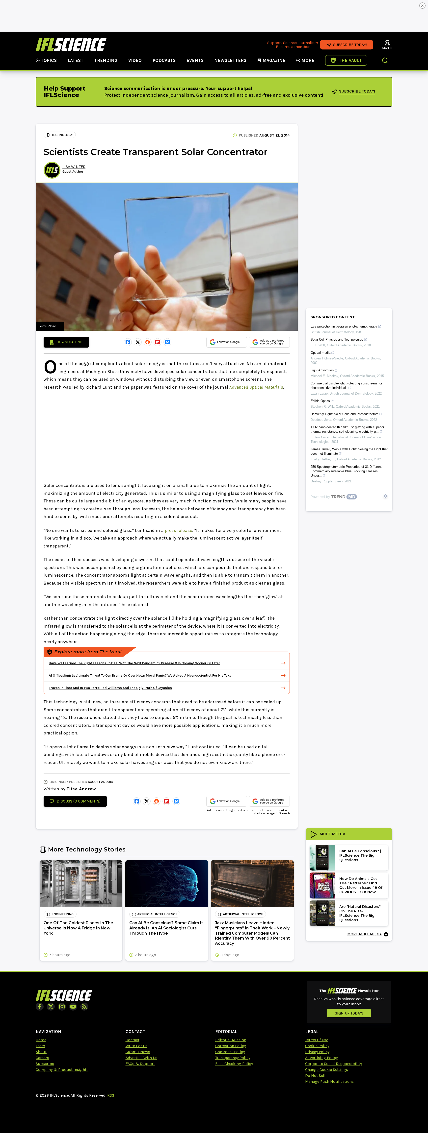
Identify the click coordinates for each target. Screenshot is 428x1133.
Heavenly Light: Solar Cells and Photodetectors (344, 414)
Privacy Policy (317, 1051)
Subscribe (45, 1063)
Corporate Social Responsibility (333, 1063)
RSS (110, 1095)
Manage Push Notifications (329, 1081)
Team (40, 1045)
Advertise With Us (141, 1057)
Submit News (138, 1051)
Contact (132, 1040)
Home (41, 1040)
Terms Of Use (316, 1040)
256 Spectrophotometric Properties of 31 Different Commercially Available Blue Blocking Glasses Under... (346, 471)
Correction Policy (230, 1045)
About (41, 1051)
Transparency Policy (232, 1057)
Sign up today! (349, 1013)
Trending (105, 60)
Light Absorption (322, 370)
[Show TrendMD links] (385, 496)
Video (135, 60)
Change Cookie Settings (326, 1069)
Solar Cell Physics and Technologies (337, 339)
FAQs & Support (140, 1063)
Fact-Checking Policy (234, 1063)
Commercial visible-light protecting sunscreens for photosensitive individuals (346, 385)
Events (195, 60)
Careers (42, 1057)
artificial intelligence (157, 914)
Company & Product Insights (62, 1069)
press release (178, 530)
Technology (62, 135)
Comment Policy (230, 1051)
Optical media (320, 352)
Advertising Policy (321, 1057)
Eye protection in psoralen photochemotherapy (344, 326)
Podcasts (164, 60)
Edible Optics (320, 401)
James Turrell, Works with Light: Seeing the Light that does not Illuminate (349, 451)
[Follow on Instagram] (62, 1007)
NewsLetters (230, 60)
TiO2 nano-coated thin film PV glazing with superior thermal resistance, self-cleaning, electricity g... (347, 429)
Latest (75, 60)
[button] (385, 61)
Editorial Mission (230, 1040)
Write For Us (136, 1045)
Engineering (63, 914)
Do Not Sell (315, 1075)
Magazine (274, 60)
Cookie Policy (317, 1045)
